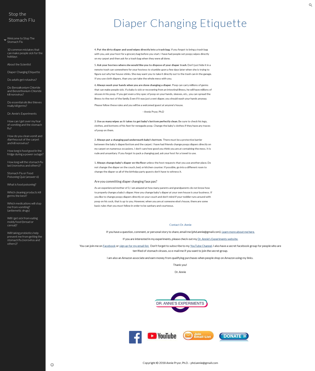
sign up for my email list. (134, 245)
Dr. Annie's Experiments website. (218, 239)
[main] (180, 22)
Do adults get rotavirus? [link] (22, 79)
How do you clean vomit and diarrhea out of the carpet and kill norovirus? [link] (24, 139)
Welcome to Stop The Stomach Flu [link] (21, 39)
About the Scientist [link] (19, 64)
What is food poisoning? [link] (21, 184)
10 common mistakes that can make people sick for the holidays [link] (25, 53)
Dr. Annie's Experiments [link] (22, 113)
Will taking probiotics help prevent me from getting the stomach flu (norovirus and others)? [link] (24, 238)
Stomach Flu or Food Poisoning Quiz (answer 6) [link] (23, 174)
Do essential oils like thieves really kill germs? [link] (24, 103)
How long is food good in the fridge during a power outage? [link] (25, 152)
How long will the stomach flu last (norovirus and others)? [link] (25, 163)
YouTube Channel (201, 245)
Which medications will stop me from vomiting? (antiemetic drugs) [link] (24, 207)
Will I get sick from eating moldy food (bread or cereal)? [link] (22, 221)
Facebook (109, 245)
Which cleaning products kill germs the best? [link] (24, 193)
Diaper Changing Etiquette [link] (23, 72)
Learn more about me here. (238, 231)
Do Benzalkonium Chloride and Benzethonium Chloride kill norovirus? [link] (24, 91)
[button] (310, 5)
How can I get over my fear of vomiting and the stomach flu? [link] (24, 124)
